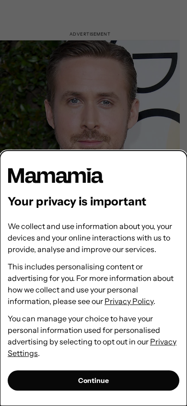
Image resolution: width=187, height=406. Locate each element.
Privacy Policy (129, 301)
